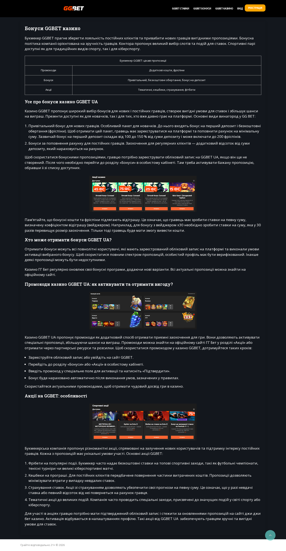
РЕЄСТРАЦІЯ (255, 8)
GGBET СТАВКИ (180, 8)
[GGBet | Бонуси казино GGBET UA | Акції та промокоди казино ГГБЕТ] (73, 8)
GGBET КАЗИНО (224, 8)
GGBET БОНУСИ (202, 8)
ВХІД (240, 8)
